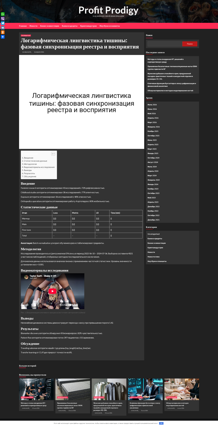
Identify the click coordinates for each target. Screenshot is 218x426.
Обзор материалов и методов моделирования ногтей (170, 90)
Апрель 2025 (153, 144)
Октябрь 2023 (153, 193)
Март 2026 (152, 122)
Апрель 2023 (153, 202)
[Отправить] (2, 37)
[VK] (2, 27)
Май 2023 (152, 198)
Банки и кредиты (69, 26)
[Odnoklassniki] (2, 32)
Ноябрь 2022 (153, 211)
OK (161, 423)
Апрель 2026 (153, 118)
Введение (28, 158)
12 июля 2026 (35, 408)
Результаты (29, 173)
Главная (23, 26)
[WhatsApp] (2, 14)
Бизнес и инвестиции (49, 26)
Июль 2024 (152, 167)
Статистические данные (35, 161)
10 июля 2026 (72, 410)
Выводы (28, 170)
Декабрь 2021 (154, 220)
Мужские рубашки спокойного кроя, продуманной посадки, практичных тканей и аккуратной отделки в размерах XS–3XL (170, 76)
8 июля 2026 (144, 410)
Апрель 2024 (153, 171)
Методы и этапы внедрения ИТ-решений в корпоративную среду (166, 60)
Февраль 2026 (154, 127)
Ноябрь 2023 (153, 189)
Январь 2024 (153, 184)
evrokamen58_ (27, 52)
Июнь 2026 (152, 109)
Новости (33, 26)
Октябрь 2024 (153, 158)
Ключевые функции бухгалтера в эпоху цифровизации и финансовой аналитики (172, 84)
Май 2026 (152, 113)
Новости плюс (154, 257)
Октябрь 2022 (153, 215)
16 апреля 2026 (39, 52)
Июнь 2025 (152, 140)
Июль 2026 (152, 105)
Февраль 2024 (154, 180)
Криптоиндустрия (88, 26)
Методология (30, 164)
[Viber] (2, 18)
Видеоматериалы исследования (39, 167)
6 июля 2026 (180, 408)
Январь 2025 (153, 153)
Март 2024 (152, 175)
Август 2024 (153, 162)
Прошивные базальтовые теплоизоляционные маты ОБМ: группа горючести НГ (172, 67)
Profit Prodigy (108, 10)
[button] (52, 154)
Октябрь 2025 (153, 136)
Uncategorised (25, 35)
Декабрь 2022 (154, 206)
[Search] (197, 26)
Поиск (149, 35)
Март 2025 (152, 149)
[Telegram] (2, 23)
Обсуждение (30, 176)
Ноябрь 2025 (153, 131)
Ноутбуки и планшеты (110, 26)
